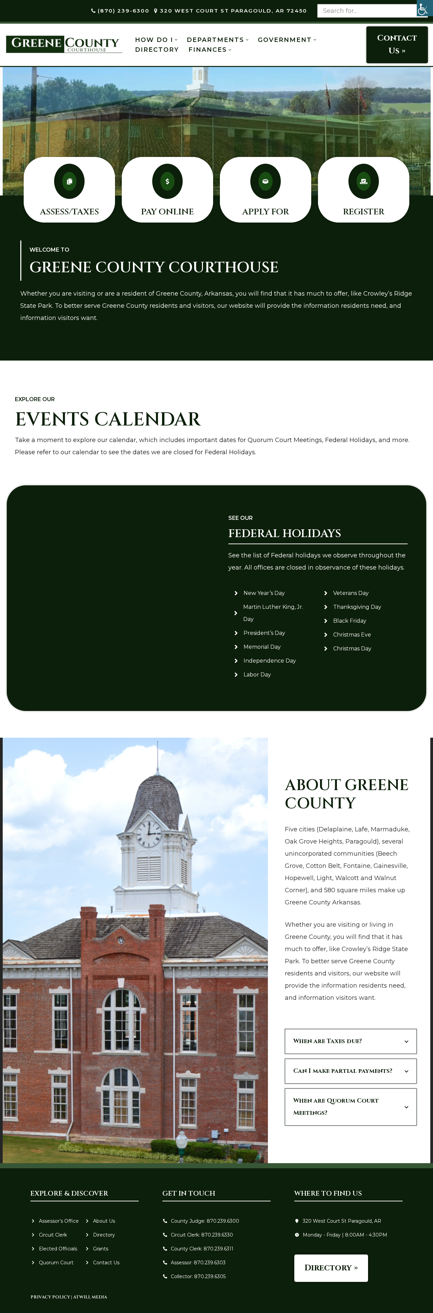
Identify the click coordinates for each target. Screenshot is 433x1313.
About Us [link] (104, 1221)
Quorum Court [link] (56, 1263)
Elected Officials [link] (58, 1249)
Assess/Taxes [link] (69, 211)
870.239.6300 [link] (223, 1221)
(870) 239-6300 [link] (124, 10)
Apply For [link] (265, 211)
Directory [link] (157, 49)
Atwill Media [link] (90, 1297)
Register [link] (363, 211)
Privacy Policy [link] (50, 1297)
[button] (176, 40)
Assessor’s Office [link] (59, 1221)
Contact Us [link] (106, 1263)
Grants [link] (100, 1249)
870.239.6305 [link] (210, 1276)
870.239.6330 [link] (216, 1235)
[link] (425, 8)
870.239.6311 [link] (218, 1249)
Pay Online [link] (167, 211)
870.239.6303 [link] (210, 1263)
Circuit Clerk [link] (53, 1235)
